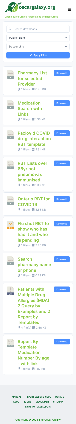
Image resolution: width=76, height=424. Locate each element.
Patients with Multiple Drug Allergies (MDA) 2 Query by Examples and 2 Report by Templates (34, 306)
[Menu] (69, 9)
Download (61, 73)
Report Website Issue (38, 396)
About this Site (22, 401)
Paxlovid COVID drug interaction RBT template (34, 139)
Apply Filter (40, 55)
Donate (59, 396)
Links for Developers (38, 406)
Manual (16, 396)
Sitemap (58, 401)
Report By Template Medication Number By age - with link (33, 352)
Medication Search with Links (30, 108)
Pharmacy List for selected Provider (32, 78)
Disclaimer (42, 401)
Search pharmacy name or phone (34, 265)
